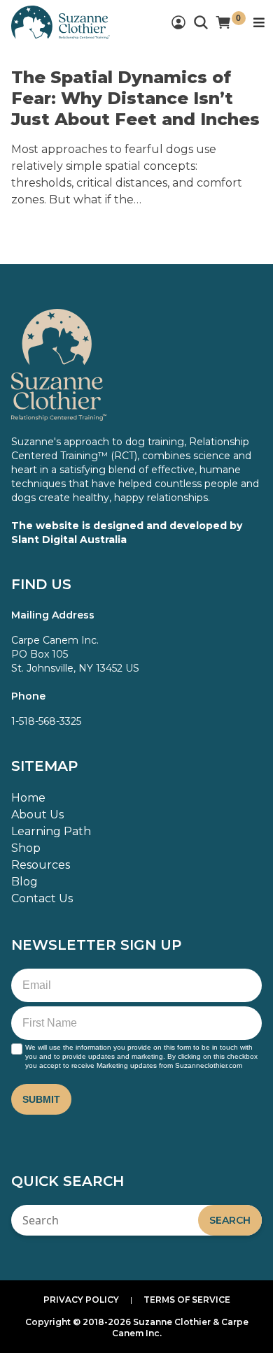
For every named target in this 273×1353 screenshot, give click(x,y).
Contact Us (42, 898)
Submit (41, 1099)
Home (28, 797)
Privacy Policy (81, 1299)
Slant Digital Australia (69, 539)
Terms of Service (187, 1299)
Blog (24, 881)
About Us (37, 814)
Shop (26, 848)
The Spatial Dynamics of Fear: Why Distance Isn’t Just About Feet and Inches (135, 98)
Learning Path (51, 831)
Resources (40, 864)
